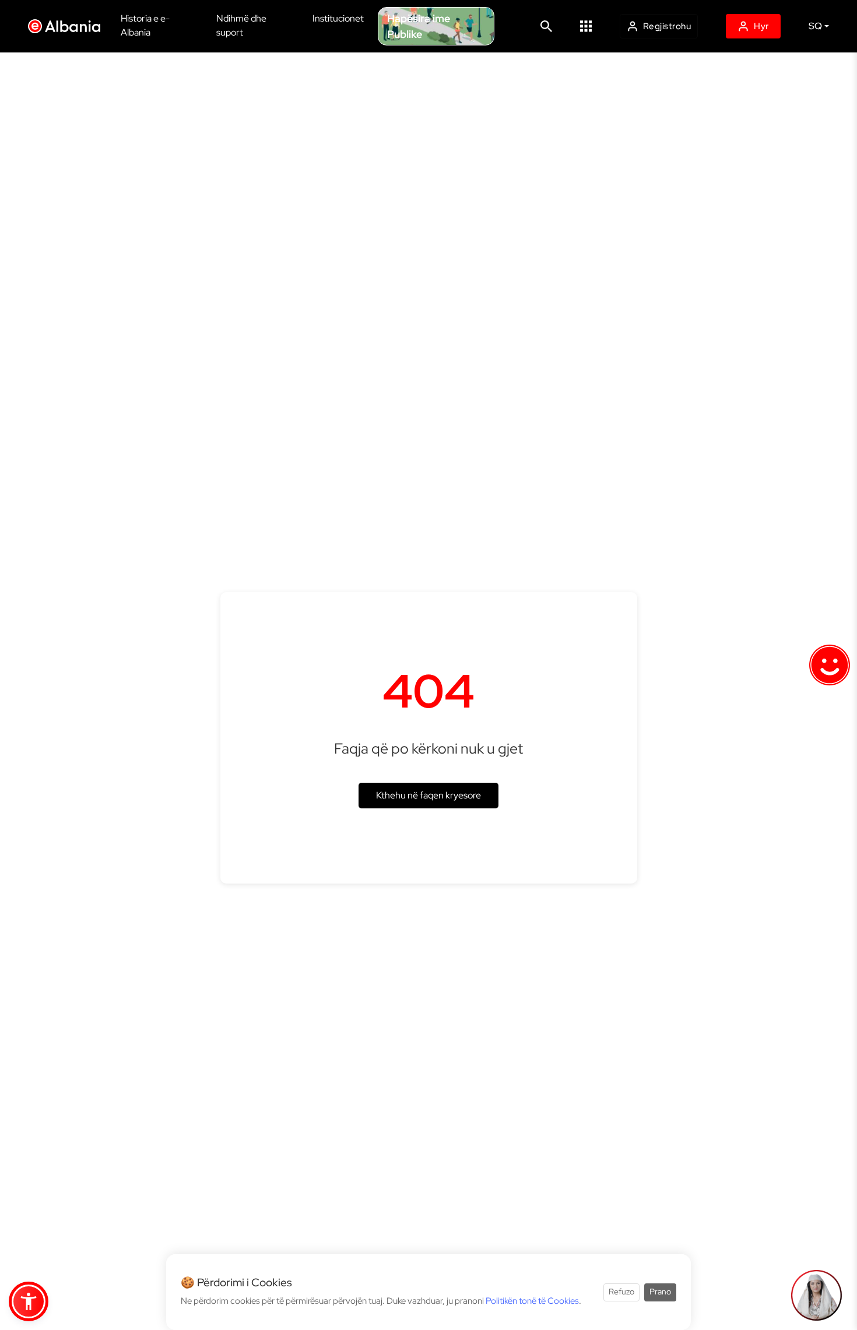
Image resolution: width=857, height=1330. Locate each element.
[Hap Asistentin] (816, 1295)
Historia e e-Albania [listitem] (145, 25)
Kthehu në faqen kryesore (428, 795)
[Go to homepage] (67, 26)
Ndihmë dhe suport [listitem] (241, 25)
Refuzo (621, 1292)
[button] (586, 26)
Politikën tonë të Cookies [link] (532, 1301)
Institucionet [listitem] (338, 18)
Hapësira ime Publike (418, 26)
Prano (660, 1292)
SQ (815, 26)
